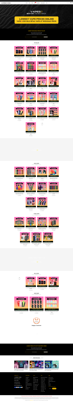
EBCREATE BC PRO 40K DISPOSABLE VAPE (30, 134)
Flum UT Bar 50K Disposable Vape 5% (53, 73)
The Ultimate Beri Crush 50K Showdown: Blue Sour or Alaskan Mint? (51, 370)
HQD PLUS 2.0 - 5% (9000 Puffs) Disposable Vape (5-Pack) (31, 193)
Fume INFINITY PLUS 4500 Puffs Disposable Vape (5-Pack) (42, 228)
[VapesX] (17, 377)
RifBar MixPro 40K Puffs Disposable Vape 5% (31, 88)
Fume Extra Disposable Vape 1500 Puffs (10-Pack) (19, 228)
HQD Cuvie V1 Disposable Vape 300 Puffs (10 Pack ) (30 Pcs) (19, 178)
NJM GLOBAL (46, 400)
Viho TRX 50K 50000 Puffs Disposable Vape (42, 88)
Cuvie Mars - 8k (43, 383)
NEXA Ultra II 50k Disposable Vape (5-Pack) (31, 118)
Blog (49, 382)
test (42, 123)
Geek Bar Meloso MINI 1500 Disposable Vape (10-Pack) (42, 73)
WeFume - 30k (35, 386)
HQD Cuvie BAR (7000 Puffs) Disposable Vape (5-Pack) (53, 178)
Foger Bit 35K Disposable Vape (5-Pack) (31, 103)
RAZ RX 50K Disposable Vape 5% (53, 87)
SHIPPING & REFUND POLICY (51, 381)
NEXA (26, 386)
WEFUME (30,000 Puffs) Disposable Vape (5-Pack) (25, 244)
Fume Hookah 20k (35, 385)
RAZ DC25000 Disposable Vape (19, 57)
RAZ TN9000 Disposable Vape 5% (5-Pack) (31, 57)
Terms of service (50, 377)
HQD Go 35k (42, 390)
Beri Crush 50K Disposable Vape (53, 118)
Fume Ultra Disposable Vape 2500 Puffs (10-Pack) (31, 228)
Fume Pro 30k (35, 388)
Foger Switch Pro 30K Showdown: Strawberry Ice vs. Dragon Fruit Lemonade (21, 370)
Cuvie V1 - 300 (43, 378)
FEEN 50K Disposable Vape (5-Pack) (31, 72)
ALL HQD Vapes (43, 391)
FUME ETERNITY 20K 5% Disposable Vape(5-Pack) (53, 228)
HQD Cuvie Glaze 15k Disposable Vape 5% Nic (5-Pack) (42, 193)
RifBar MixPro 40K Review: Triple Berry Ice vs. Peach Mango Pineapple (36, 370)
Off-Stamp (27, 381)
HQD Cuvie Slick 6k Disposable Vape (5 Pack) (42, 178)
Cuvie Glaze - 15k (43, 387)
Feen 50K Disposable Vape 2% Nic (19, 72)
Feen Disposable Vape (28, 383)
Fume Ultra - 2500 (35, 380)
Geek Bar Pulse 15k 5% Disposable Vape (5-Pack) (53, 57)
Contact (49, 385)
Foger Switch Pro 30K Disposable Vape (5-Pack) (19, 103)
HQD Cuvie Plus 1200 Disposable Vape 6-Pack (30, 178)
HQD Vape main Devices (44, 377)
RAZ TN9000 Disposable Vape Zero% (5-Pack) (31, 288)
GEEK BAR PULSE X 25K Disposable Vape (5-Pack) (42, 57)
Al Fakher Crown (28, 387)
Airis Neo (27, 382)
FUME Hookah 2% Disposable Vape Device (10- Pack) (48, 244)
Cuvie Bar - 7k (43, 382)
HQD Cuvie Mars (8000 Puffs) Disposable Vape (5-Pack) (19, 193)
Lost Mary (27, 378)
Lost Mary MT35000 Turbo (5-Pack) (42, 118)
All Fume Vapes (35, 389)
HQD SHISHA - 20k (43, 386)
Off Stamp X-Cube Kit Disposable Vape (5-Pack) (42, 103)
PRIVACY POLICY (50, 380)
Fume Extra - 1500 (35, 379)
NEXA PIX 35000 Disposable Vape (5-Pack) (54, 103)
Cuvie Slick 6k (42, 381)
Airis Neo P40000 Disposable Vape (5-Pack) (19, 118)
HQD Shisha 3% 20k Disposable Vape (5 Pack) (54, 193)
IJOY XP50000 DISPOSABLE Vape (19, 87)
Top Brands (27, 377)
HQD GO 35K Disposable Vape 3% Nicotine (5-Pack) (42, 208)
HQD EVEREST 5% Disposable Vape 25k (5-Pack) (31, 208)
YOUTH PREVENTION (51, 378)
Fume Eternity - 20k (35, 384)
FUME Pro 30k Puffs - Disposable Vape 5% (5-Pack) (36, 244)
